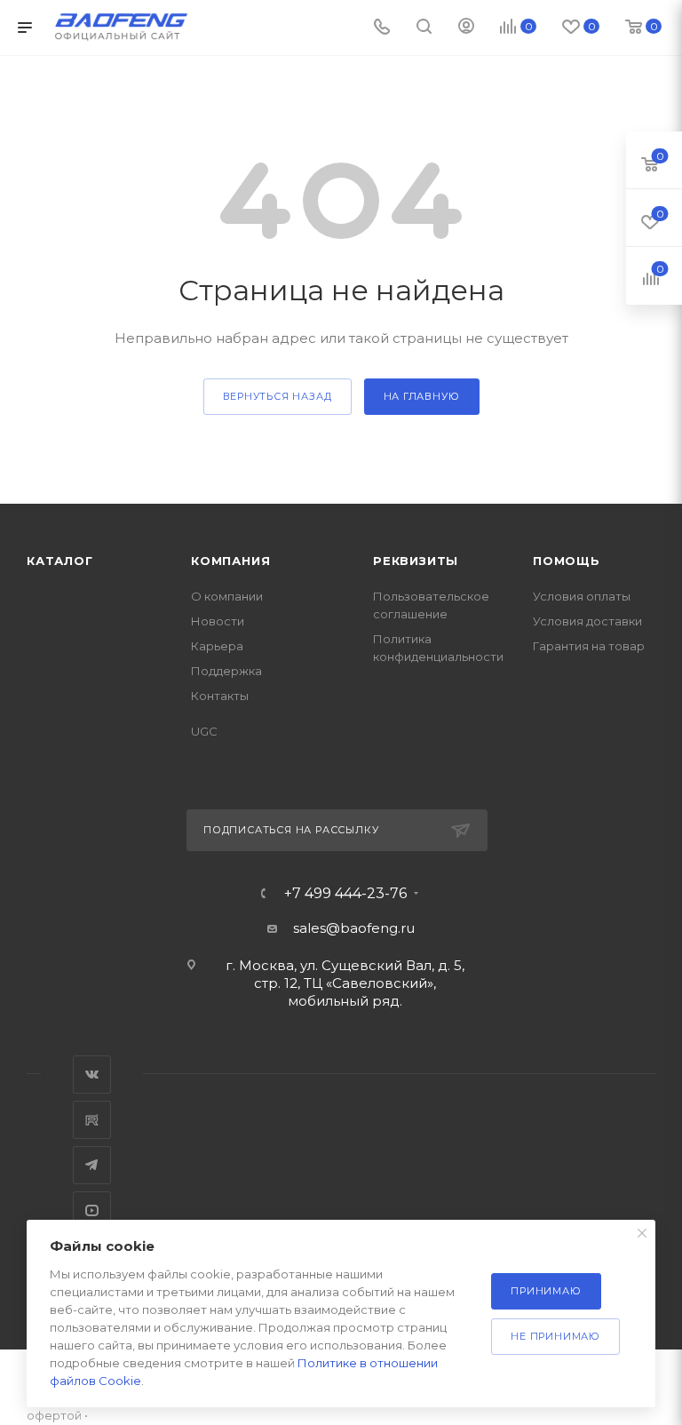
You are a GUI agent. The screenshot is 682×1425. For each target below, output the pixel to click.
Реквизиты (415, 560)
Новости (217, 621)
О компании (227, 596)
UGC (204, 731)
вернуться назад (277, 396)
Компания (230, 560)
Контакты (220, 696)
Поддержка (226, 671)
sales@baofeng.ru (354, 927)
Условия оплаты (581, 596)
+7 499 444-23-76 (345, 894)
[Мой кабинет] (466, 28)
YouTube (92, 1210)
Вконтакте (92, 1074)
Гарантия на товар (589, 646)
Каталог (60, 560)
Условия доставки (587, 621)
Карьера (217, 646)
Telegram (92, 1165)
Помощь (566, 560)
